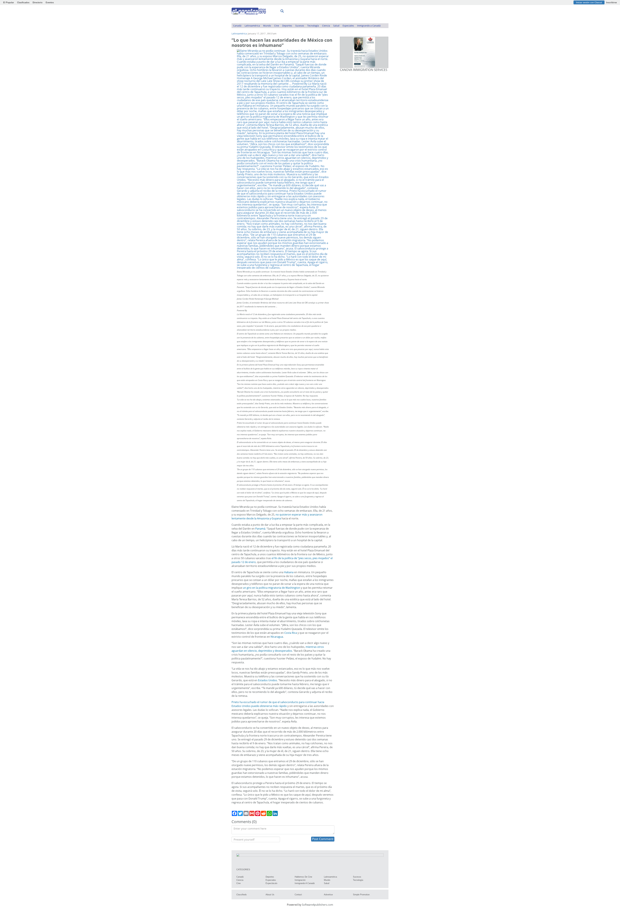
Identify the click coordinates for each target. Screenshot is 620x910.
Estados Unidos (267, 680)
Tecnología (313, 25)
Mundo (267, 25)
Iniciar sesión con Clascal (589, 2)
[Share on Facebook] (234, 813)
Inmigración (300, 880)
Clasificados (23, 2)
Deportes (287, 25)
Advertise (328, 894)
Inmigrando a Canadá (369, 25)
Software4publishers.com (317, 904)
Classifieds (241, 894)
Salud (336, 25)
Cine (276, 25)
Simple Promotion (361, 894)
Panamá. (260, 528)
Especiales (348, 25)
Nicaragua (277, 636)
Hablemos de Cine (303, 877)
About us (270, 894)
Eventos (50, 2)
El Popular (8, 2)
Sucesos (299, 25)
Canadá (237, 25)
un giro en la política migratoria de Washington (271, 587)
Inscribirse (611, 2)
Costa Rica (290, 633)
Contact (298, 894)
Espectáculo (271, 883)
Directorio (37, 2)
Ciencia (326, 25)
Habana (289, 572)
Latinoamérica (252, 25)
